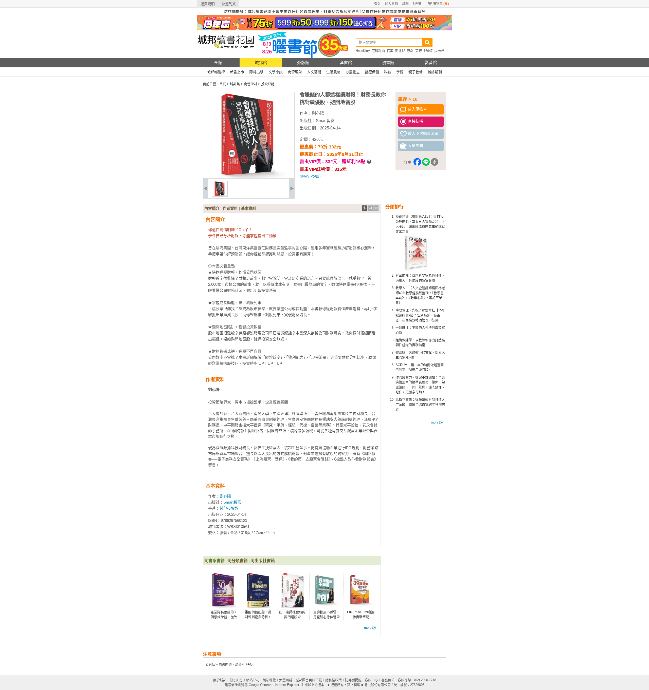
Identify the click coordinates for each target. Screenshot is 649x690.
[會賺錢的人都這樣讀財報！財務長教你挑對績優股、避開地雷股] (220, 195)
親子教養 (415, 72)
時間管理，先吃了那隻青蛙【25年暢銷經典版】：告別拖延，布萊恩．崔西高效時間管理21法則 (420, 315)
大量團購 (285, 680)
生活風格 (333, 72)
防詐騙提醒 (353, 680)
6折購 (417, 4)
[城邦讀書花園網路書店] (225, 57)
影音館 (431, 63)
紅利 (405, 4)
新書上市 (237, 72)
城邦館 (261, 63)
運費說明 (208, 4)
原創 (410, 50)
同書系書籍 (214, 561)
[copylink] (434, 163)
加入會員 (391, 4)
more (434, 422)
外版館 (303, 63)
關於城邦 (219, 680)
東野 (418, 50)
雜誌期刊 (435, 72)
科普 (387, 72)
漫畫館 (388, 63)
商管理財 (295, 72)
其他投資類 (229, 508)
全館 (218, 63)
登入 (377, 4)
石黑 (390, 50)
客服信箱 (387, 680)
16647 (428, 50)
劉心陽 (318, 113)
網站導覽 (269, 680)
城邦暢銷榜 (216, 72)
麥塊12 (400, 50)
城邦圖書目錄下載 (309, 680)
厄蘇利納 (378, 50)
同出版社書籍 (262, 561)
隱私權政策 (333, 680)
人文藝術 (314, 72)
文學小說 (275, 72)
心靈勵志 (353, 72)
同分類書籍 (237, 561)
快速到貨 (229, 4)
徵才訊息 (236, 680)
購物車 (441, 4)
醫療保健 (372, 72)
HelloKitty (363, 50)
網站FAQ (252, 680)
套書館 (346, 63)
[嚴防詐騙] (324, 14)
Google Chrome (260, 685)
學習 (399, 72)
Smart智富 (325, 121)
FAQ (249, 664)
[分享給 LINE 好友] (426, 163)
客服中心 (371, 680)
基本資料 (248, 208)
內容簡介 (212, 208)
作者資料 (230, 208)
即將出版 (256, 72)
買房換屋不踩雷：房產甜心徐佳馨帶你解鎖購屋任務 (326, 617)
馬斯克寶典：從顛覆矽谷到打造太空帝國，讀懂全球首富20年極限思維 (420, 404)
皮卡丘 (439, 50)
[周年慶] (324, 29)
